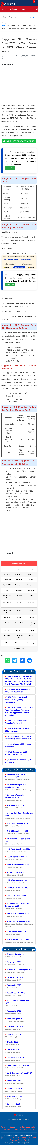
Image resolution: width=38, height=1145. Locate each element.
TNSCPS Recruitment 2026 (17, 866)
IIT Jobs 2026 (12, 1043)
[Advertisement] (19, 85)
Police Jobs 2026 (13, 1012)
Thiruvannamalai (19, 636)
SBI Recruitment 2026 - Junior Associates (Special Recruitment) (18, 737)
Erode (31, 579)
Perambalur (7, 603)
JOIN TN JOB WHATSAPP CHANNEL (20, 141)
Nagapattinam (7, 596)
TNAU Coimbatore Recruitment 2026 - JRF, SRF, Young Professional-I (18, 699)
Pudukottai (18, 603)
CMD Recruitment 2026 (15, 897)
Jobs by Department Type (19, 949)
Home (4, 9)
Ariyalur (18, 569)
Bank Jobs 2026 (13, 1105)
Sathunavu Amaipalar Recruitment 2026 (14, 797)
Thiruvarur (31, 635)
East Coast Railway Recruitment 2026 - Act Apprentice (18, 690)
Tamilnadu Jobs (7, 1127)
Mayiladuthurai (19, 648)
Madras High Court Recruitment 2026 (19, 815)
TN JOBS (24, 9)
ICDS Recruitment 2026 (15, 806)
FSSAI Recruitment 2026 (16, 858)
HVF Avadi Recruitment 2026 (17, 850)
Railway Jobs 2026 (13, 1097)
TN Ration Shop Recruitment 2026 (17, 841)
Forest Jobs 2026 (13, 986)
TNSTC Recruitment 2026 (16, 824)
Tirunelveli (7, 630)
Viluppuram (19, 643)
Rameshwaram (7, 611)
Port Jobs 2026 (12, 1051)
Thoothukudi (19, 623)
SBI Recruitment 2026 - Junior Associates (18, 745)
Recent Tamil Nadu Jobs (19, 671)
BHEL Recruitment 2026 (15, 933)
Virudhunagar (31, 643)
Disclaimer (32, 1137)
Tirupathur (19, 630)
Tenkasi (18, 617)
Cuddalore (31, 574)
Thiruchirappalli (31, 624)
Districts (15, 1129)
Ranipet (18, 610)
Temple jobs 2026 (14, 963)
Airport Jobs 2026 (13, 1089)
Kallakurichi (7, 585)
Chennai (7, 574)
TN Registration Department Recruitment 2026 (17, 905)
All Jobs (7, 1129)
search (32, 17)
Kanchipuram (19, 585)
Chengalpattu (31, 569)
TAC (26, 1140)
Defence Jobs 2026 (14, 978)
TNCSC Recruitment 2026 (17, 832)
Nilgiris (31, 595)
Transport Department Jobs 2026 (17, 1003)
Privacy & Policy (16, 1140)
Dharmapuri (7, 579)
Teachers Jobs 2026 (14, 955)
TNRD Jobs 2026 (14, 1082)
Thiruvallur (6, 635)
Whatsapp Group (19, 1137)
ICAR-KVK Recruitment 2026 (19, 923)
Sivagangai (6, 617)
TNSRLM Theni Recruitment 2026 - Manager (17, 729)
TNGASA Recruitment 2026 (17, 915)
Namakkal (19, 595)
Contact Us (6, 1137)
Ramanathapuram (31, 604)
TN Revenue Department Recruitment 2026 (18, 787)
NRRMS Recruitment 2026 (16, 889)
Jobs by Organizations (19, 769)
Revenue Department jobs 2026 (19, 971)
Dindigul (19, 579)
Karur (7, 590)
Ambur (7, 569)
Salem (31, 610)
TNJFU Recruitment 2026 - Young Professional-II (16, 721)
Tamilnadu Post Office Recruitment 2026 (17, 776)
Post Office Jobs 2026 (15, 994)
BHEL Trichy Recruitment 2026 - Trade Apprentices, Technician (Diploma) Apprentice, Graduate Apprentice (19, 711)
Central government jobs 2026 (18, 1074)
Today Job (14, 9)
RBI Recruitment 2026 (14, 873)
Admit (33, 1127)
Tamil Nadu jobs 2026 (15, 1020)
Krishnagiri (19, 590)
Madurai (31, 590)
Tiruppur (31, 630)
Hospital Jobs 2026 (14, 1027)
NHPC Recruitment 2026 (16, 881)
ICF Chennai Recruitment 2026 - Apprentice (18, 761)
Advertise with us (27, 1129)
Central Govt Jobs (22, 1127)
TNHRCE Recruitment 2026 (19, 940)
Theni (7, 623)
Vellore (7, 643)
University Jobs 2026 (14, 1058)
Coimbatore (19, 574)
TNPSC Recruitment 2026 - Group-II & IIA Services (16, 753)
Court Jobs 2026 (13, 1035)
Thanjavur (31, 617)
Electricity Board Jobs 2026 (17, 1066)
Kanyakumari (31, 585)
